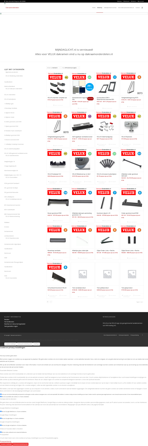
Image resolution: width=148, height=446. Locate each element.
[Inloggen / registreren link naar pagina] (142, 8)
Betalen (6, 319)
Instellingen (36, 344)
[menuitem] (119, 1)
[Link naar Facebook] (5, 1)
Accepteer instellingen (10, 344)
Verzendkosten (9, 322)
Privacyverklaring (5, 441)
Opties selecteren (58, 105)
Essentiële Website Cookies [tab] (9, 370)
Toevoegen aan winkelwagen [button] (102, 145)
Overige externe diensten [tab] (8, 399)
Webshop (119, 1)
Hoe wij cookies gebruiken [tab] (8, 356)
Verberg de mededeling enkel (25, 344)
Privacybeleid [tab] (4, 435)
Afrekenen (133, 1)
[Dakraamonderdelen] (11, 8)
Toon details (113, 144)
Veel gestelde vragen (11, 326)
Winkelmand (126, 1)
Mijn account (141, 1)
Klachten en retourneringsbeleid (14, 324)
